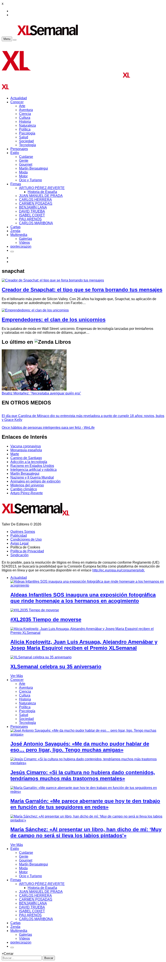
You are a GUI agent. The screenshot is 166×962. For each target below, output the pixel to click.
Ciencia (25, 114)
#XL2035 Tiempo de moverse (45, 619)
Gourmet (25, 164)
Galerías (25, 238)
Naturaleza (27, 125)
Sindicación (19, 555)
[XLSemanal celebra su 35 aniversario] (41, 657)
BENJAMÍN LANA (33, 207)
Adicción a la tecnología (28, 462)
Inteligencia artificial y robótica (33, 469)
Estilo (14, 153)
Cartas (15, 227)
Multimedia (18, 235)
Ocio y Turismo (30, 180)
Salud (23, 137)
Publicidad (18, 535)
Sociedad (26, 141)
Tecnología (27, 145)
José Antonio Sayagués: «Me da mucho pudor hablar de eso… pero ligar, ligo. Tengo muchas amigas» (79, 747)
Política (24, 129)
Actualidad (18, 98)
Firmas (15, 184)
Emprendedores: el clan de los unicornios (53, 319)
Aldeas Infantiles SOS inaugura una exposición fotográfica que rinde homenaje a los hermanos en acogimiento (83, 598)
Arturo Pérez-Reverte (26, 493)
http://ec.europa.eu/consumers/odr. (118, 570)
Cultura (24, 117)
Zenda (15, 231)
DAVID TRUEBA (32, 211)
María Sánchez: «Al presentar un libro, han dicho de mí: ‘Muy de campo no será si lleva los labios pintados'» (85, 832)
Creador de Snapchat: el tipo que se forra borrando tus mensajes (82, 290)
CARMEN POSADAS (35, 203)
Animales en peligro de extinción (35, 481)
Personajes (19, 149)
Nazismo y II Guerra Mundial (32, 477)
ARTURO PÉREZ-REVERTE (42, 188)
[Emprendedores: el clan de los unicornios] (35, 310)
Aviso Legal (19, 543)
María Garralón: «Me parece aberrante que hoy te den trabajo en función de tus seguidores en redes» (85, 804)
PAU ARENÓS (30, 219)
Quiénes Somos (22, 531)
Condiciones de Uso (26, 539)
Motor (23, 176)
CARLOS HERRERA (35, 199)
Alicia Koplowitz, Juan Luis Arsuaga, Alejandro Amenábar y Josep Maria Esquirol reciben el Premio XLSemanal (83, 645)
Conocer (17, 102)
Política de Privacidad (27, 551)
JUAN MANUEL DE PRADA (41, 196)
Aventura (26, 110)
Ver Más (16, 676)
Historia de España (42, 192)
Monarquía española (26, 450)
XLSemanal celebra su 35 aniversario (55, 666)
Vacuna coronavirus (25, 446)
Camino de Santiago (26, 458)
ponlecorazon (20, 246)
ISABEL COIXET (32, 215)
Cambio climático (23, 489)
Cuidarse (26, 157)
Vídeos (24, 242)
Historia (25, 121)
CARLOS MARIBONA (36, 223)
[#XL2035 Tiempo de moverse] (34, 610)
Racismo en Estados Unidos (32, 466)
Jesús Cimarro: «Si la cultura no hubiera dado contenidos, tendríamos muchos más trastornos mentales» (82, 775)
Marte (14, 454)
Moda (23, 172)
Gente (23, 160)
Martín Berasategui (33, 168)
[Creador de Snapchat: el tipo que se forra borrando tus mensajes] (53, 280)
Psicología (27, 133)
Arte (22, 106)
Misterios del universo (27, 485)
